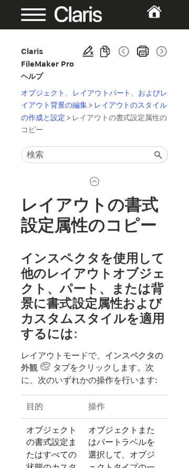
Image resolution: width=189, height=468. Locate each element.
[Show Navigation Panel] (27, 14)
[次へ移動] (160, 51)
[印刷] (142, 51)
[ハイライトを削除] (88, 51)
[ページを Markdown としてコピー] (105, 51)
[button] (158, 154)
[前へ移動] (124, 51)
